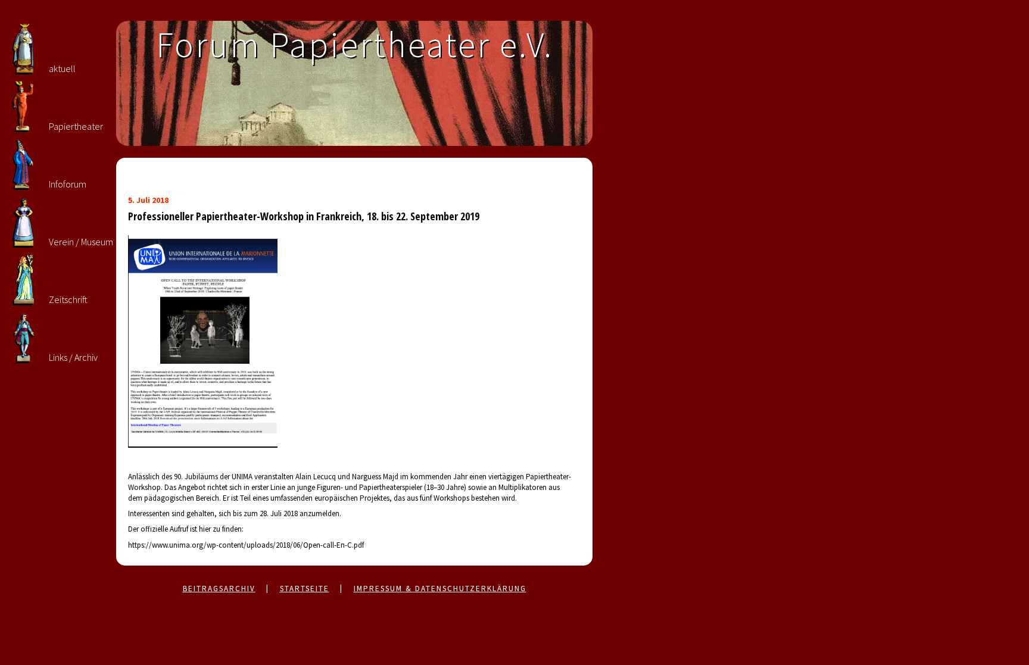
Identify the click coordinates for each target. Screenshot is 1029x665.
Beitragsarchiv (219, 588)
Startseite (304, 588)
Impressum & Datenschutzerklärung (440, 588)
